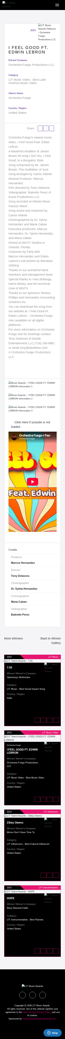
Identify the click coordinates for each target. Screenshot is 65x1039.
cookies (33, 1015)
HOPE (10, 898)
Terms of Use (29, 1012)
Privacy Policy (44, 1012)
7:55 (9, 667)
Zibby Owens (15, 822)
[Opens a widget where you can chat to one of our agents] (52, 1033)
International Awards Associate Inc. (39, 1018)
